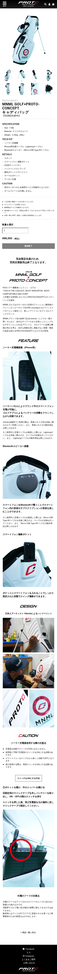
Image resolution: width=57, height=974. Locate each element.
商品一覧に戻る (28, 932)
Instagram (29, 956)
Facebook (30, 949)
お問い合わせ (29, 963)
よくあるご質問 (28, 959)
